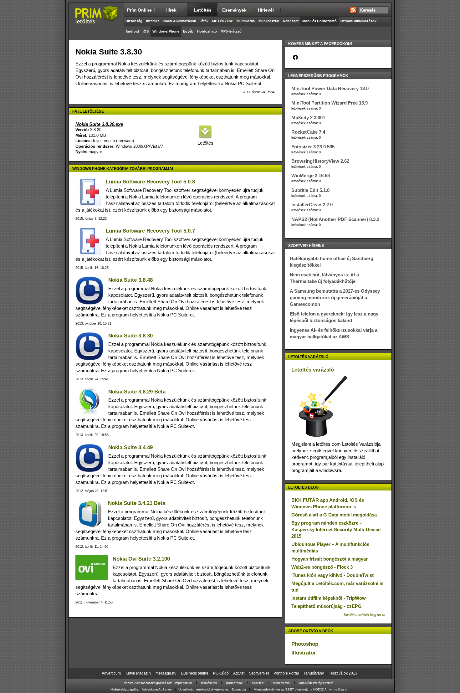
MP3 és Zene (222, 21)
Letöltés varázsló (312, 370)
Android (132, 31)
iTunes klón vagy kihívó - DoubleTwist (332, 575)
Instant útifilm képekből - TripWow (328, 598)
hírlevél (266, 10)
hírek (171, 10)
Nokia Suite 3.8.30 (130, 336)
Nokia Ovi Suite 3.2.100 (141, 559)
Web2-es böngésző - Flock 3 (322, 567)
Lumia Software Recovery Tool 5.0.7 (150, 231)
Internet (152, 21)
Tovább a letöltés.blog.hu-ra (364, 615)
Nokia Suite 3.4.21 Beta (136, 503)
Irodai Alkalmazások (179, 21)
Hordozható (207, 31)
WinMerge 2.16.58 (310, 175)
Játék (204, 21)
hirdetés (257, 683)
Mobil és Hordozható (319, 21)
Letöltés (204, 143)
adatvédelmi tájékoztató (316, 683)
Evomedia (239, 689)
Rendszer (291, 21)
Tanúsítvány (314, 673)
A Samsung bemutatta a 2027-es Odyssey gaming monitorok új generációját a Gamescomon (335, 297)
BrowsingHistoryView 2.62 (320, 161)
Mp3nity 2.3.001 (308, 117)
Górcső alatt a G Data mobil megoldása (334, 514)
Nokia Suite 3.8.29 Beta (137, 392)
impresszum (183, 683)
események (234, 10)
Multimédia (246, 21)
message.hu (166, 673)
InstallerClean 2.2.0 (312, 204)
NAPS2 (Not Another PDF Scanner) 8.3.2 (335, 219)
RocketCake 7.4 (308, 132)
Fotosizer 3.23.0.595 (313, 146)
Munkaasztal (268, 21)
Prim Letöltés (96, 20)
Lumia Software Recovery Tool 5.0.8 (150, 182)
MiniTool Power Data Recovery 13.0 (330, 88)
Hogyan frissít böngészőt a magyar (329, 559)
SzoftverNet (259, 673)
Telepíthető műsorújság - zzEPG (326, 606)
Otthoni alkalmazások (358, 21)
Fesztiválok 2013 (343, 673)
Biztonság (133, 21)
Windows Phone (165, 31)
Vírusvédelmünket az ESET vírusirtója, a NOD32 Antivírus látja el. (301, 689)
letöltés (203, 10)
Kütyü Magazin (138, 673)
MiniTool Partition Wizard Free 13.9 (329, 102)
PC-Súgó (221, 673)
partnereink (234, 683)
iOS (146, 31)
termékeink (209, 683)
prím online (139, 10)
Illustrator (303, 653)
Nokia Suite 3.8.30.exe (99, 124)
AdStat (238, 673)
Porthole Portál (286, 673)
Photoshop (304, 644)
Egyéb (188, 31)
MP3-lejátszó (231, 31)
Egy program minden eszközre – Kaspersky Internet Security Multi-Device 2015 (336, 529)
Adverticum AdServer (157, 689)
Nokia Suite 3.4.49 (130, 447)
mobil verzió (281, 683)
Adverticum (111, 673)
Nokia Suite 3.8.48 (130, 280)
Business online (194, 673)
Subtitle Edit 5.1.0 (310, 190)
